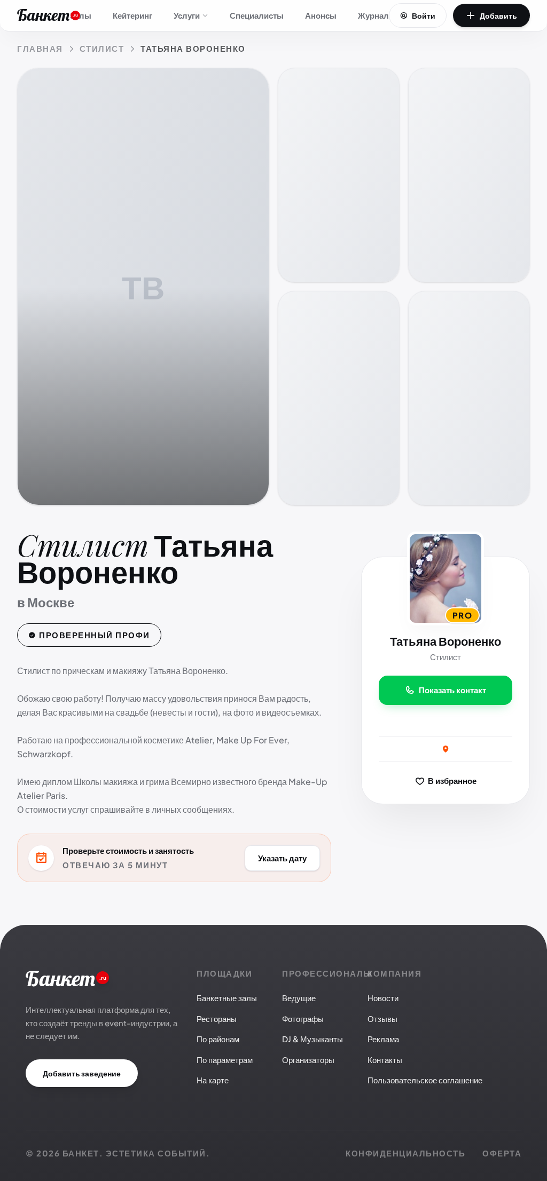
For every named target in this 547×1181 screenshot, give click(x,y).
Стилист (102, 48)
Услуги (187, 15)
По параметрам (225, 1060)
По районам (218, 1039)
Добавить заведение (82, 1073)
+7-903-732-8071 (445, 720)
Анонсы (321, 15)
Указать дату (282, 857)
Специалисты (257, 15)
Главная (40, 48)
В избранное (451, 780)
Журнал (373, 15)
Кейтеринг (132, 15)
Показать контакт (452, 690)
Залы (80, 15)
